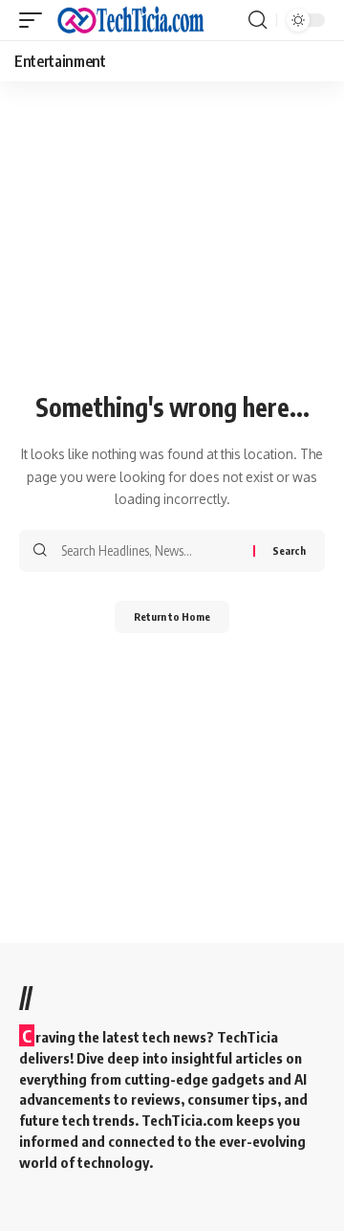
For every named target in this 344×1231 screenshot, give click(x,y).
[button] (35, 20)
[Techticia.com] (131, 20)
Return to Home (172, 616)
